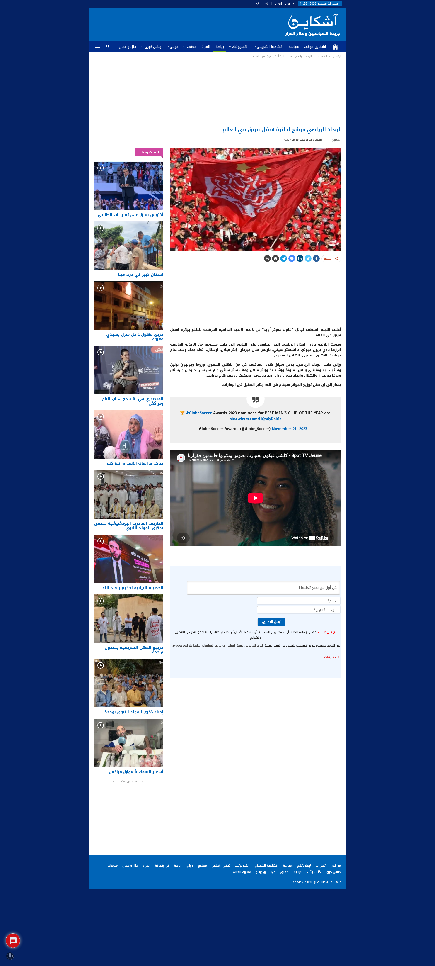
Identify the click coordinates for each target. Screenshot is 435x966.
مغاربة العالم (242, 872)
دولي (174, 47)
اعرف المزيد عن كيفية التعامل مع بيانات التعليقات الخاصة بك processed (218, 645)
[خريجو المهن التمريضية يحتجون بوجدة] (128, 618)
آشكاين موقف (315, 47)
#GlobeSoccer (199, 412)
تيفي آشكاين (221, 866)
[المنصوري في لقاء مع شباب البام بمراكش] (128, 370)
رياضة (219, 47)
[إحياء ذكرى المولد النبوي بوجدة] (128, 683)
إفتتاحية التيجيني (270, 47)
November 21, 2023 (289, 428)
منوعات (113, 866)
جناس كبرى (153, 47)
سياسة (294, 47)
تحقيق (284, 872)
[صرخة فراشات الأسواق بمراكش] (128, 434)
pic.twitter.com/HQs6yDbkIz (256, 418)
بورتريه (298, 872)
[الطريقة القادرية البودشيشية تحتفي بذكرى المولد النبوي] (128, 494)
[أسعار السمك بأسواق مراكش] (128, 743)
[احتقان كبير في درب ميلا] (128, 245)
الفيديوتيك (240, 47)
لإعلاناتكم (262, 4)
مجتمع (191, 47)
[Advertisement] (217, 92)
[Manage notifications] (10, 956)
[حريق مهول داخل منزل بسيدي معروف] (128, 305)
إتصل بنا (276, 4)
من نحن (289, 4)
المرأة (205, 47)
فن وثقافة (162, 866)
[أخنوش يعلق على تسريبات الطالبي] (128, 185)
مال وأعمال (127, 47)
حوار (273, 872)
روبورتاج (261, 872)
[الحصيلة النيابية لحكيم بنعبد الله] (128, 559)
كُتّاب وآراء (314, 872)
